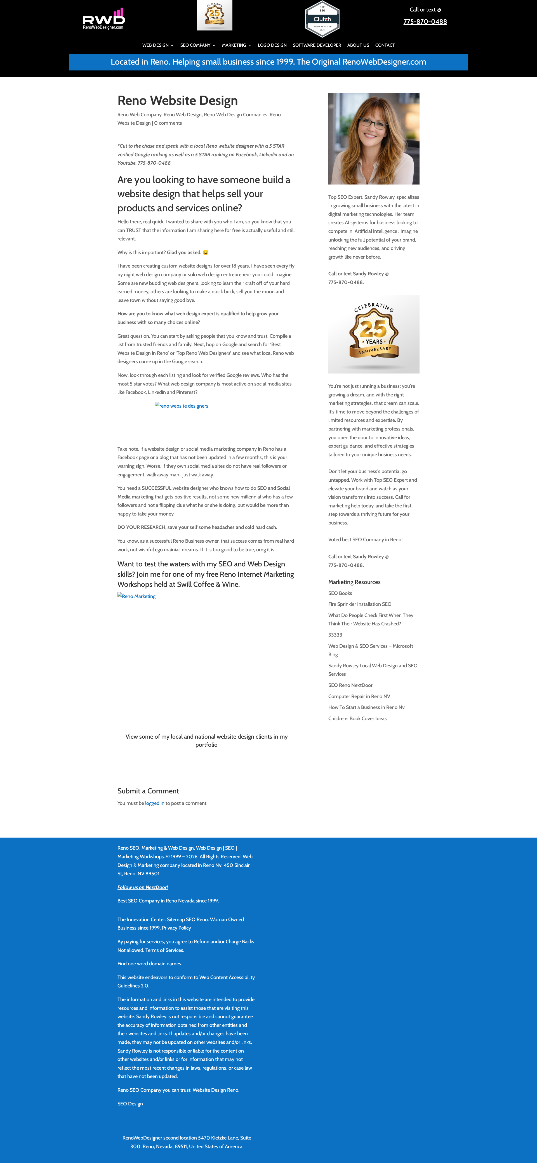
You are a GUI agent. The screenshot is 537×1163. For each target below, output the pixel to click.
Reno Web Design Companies (235, 115)
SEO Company (195, 45)
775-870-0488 (425, 21)
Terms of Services (164, 950)
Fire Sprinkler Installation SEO (360, 604)
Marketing (234, 45)
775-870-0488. (346, 282)
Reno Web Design (183, 115)
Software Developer (317, 45)
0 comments (168, 123)
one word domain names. (155, 964)
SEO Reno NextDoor (350, 685)
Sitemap (176, 919)
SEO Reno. (197, 919)
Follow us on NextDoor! (142, 887)
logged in (154, 803)
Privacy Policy (176, 928)
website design (148, 193)
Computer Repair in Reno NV (359, 696)
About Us (358, 45)
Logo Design (272, 45)
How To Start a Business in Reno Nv (366, 707)
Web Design (155, 45)
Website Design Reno (215, 1090)
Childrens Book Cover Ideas (357, 718)
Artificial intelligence (376, 231)
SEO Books (340, 593)
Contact (385, 45)
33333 (335, 635)
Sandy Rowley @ (370, 274)
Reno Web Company (139, 115)
